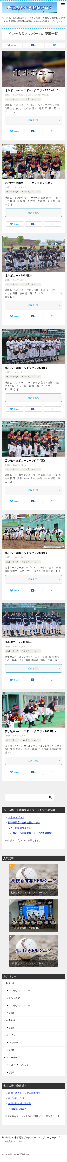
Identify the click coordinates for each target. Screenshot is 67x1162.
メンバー (14, 1042)
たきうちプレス (16, 817)
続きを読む (33, 120)
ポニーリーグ (12, 99)
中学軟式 (10, 1020)
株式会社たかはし (17, 1098)
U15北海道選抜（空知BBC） (25, 928)
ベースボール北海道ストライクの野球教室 (30, 833)
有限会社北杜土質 (17, 1108)
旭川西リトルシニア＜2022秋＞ (27, 963)
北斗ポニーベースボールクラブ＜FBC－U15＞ (33, 90)
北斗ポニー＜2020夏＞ (18, 275)
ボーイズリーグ (14, 1035)
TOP (20, 1137)
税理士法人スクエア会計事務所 (24, 1093)
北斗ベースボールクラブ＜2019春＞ (26, 553)
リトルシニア (13, 998)
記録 (11, 1013)
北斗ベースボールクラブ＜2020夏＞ (26, 368)
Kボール (10, 983)
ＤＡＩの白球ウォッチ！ (20, 828)
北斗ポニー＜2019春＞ (18, 642)
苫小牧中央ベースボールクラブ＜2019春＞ (30, 731)
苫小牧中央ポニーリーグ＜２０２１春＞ (29, 183)
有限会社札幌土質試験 (19, 1103)
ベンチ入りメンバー (30, 99)
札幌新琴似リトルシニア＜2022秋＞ (29, 892)
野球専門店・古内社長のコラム (24, 822)
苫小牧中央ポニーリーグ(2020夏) (25, 460)
